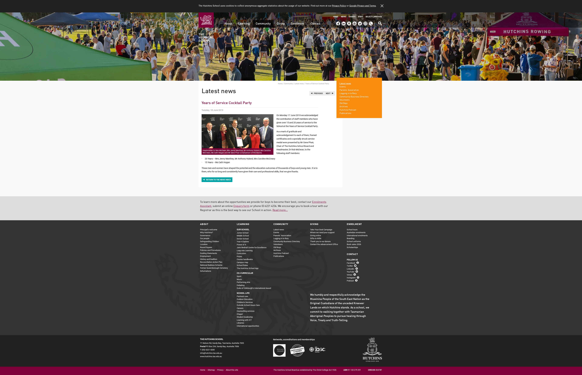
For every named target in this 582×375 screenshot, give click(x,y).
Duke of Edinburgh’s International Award (254, 288)
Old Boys (344, 103)
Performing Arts (243, 282)
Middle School (243, 235)
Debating (240, 285)
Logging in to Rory (348, 93)
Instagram (365, 22)
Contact (315, 23)
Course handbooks (245, 259)
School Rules (242, 265)
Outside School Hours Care (248, 305)
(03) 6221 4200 (371, 22)
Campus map (242, 262)
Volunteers (345, 100)
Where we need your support (322, 232)
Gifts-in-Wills (315, 238)
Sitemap (211, 369)
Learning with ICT (244, 320)
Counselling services (245, 311)
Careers (240, 308)
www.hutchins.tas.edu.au (211, 356)
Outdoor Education (245, 299)
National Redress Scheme (211, 265)
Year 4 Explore (243, 241)
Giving (281, 23)
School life (243, 293)
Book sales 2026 (354, 244)
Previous (318, 93)
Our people (204, 238)
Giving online (315, 235)
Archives (344, 107)
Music (239, 279)
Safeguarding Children (209, 241)
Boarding (350, 238)
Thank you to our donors (320, 241)
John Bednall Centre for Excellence (251, 247)
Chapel (240, 314)
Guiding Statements (208, 253)
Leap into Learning (245, 250)
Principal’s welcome (208, 229)
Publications (345, 113)
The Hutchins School (206, 39)
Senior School (243, 238)
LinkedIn (343, 22)
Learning (244, 23)
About (228, 23)
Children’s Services (245, 302)
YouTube (354, 22)
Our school (243, 230)
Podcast (348, 22)
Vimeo (359, 22)
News (343, 16)
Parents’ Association (349, 90)
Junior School (242, 232)
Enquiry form (241, 206)
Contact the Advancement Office (324, 244)
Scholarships (352, 247)
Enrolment (297, 23)
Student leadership (245, 317)
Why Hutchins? (206, 232)
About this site (232, 369)
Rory (360, 16)
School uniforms (354, 241)
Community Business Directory (354, 97)
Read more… (280, 210)
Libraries (240, 322)
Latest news (299, 83)
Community (263, 23)
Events (352, 16)
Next (328, 93)
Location (203, 244)
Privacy (220, 369)
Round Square (206, 247)
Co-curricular (245, 273)
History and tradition (208, 259)
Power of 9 (241, 244)
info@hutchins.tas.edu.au (211, 353)
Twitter (350, 265)
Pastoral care (242, 296)
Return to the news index (218, 179)
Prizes (239, 256)
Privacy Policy (339, 5)
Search (379, 22)
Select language (374, 16)
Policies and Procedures (210, 250)
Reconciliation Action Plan (211, 262)
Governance (205, 235)
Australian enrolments (356, 232)
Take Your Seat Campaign (321, 229)
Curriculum (241, 253)
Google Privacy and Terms (362, 5)
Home (335, 16)
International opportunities (248, 325)
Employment (205, 256)
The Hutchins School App (247, 268)
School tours (352, 229)
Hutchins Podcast (348, 110)
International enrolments (357, 235)
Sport (239, 276)
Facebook (338, 22)
